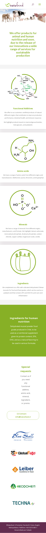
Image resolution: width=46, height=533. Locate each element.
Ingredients (23, 283)
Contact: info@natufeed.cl (23, 415)
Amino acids (23, 171)
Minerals (23, 224)
